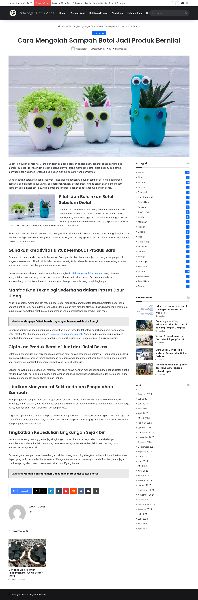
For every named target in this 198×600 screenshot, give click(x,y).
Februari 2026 (145, 423)
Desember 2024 (146, 490)
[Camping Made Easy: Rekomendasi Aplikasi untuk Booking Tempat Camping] (144, 325)
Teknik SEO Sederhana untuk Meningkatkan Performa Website (171, 309)
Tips (140, 177)
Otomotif (142, 251)
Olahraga (142, 261)
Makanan (142, 222)
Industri (141, 187)
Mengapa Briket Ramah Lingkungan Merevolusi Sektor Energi (26, 572)
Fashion (142, 207)
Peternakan (143, 276)
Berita (141, 217)
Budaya (142, 256)
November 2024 (146, 495)
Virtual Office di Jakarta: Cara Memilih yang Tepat (76, 3)
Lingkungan (84, 26)
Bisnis (141, 172)
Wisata (141, 182)
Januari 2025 (144, 485)
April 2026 (143, 413)
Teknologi (73, 26)
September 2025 (146, 447)
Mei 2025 (142, 466)
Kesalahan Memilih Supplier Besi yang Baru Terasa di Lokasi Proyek (171, 368)
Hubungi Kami (134, 13)
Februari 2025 (145, 480)
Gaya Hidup (144, 212)
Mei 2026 (142, 408)
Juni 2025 (143, 461)
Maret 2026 (144, 418)
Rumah (141, 286)
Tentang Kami (78, 13)
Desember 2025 (146, 432)
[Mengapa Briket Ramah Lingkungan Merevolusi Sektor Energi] (27, 553)
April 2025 (143, 471)
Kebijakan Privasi (98, 13)
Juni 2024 (143, 519)
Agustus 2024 (145, 509)
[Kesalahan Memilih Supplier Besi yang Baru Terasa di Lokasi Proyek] (144, 369)
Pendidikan (143, 202)
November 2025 (146, 437)
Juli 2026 (142, 399)
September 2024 (146, 504)
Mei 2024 (142, 523)
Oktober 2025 (145, 442)
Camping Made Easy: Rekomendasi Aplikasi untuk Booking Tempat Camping (171, 324)
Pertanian (143, 266)
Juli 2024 (142, 514)
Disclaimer (117, 13)
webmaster (81, 49)
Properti (142, 227)
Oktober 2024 (145, 499)
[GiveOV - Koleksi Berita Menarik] (32, 13)
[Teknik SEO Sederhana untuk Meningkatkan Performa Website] (144, 310)
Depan (62, 13)
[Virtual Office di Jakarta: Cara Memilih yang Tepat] (144, 340)
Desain (141, 232)
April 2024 (143, 528)
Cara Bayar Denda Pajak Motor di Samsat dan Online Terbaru (171, 353)
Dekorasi (142, 192)
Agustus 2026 (145, 394)
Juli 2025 (142, 456)
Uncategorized (145, 197)
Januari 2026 (144, 427)
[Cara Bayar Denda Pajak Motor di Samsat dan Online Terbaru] (144, 354)
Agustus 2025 (145, 451)
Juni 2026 (143, 403)
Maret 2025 (144, 475)
